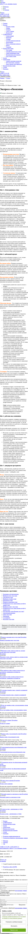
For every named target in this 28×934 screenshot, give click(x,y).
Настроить (14, 926)
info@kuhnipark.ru (5, 848)
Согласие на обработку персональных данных (15, 838)
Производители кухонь (9, 824)
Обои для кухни (7, 614)
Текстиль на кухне (8, 597)
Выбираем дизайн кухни (9, 599)
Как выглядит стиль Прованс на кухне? (13, 611)
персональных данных (21, 890)
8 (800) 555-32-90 (4, 14)
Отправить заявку (5, 892)
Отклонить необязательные (14, 922)
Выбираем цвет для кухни (10, 595)
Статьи (8, 78)
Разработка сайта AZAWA (10, 867)
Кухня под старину (5, 723)
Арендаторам (6, 827)
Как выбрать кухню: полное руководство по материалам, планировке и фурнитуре (11, 677)
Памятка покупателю (8, 829)
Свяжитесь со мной (5, 17)
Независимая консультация (10, 830)
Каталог (5, 821)
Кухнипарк (3, 861)
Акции (5, 825)
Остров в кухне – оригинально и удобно (10, 814)
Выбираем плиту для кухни (10, 606)
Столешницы (6, 617)
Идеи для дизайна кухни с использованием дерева (13, 710)
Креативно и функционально (11, 594)
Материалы (6, 616)
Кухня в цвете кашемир (6, 783)
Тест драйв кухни (4, 16)
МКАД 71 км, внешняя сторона (8, 4)
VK (4, 844)
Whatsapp (5, 841)
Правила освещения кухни (10, 602)
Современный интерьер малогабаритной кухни (12, 752)
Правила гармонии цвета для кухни (9, 640)
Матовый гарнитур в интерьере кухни (10, 797)
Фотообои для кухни (8, 619)
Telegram (5, 842)
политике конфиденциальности (11, 916)
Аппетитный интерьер (9, 613)
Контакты (5, 833)
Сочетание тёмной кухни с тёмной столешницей (13, 695)
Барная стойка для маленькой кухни (9, 737)
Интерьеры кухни (8, 600)
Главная (2, 78)
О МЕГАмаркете (7, 822)
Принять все (14, 930)
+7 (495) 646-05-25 (14, 846)
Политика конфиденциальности (11, 836)
